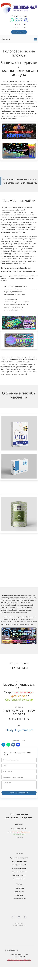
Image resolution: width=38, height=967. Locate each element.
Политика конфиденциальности (19, 960)
